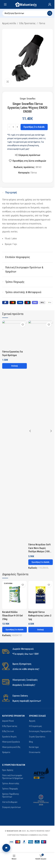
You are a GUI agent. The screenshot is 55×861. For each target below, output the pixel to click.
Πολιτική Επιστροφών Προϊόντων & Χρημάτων (12, 777)
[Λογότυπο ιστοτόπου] (27, 4)
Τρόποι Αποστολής (10, 783)
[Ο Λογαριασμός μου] (49, 4)
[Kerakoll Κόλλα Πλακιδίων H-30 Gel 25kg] (14, 595)
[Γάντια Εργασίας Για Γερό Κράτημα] (14, 334)
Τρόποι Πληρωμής (10, 788)
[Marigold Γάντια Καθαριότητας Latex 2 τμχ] (40, 595)
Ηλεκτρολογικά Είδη (11, 747)
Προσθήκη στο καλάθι (34, 127)
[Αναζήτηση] (49, 13)
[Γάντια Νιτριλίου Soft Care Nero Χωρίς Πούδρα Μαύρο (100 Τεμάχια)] (40, 431)
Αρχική (32, 721)
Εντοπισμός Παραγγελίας (40, 731)
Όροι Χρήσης (7, 770)
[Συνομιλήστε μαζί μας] (6, 848)
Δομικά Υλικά (8, 721)
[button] (40, 562)
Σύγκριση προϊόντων (11, 807)
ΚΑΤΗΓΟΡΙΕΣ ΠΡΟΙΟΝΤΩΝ (13, 716)
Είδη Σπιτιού (8, 731)
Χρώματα (6, 752)
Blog (31, 741)
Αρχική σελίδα (9, 23)
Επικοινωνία (34, 752)
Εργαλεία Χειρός (9, 736)
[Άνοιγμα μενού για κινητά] (5, 4)
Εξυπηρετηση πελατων (13, 765)
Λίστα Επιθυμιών (9, 802)
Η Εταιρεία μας (35, 726)
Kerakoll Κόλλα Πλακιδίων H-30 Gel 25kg (12, 615)
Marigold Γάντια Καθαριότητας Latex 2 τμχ (39, 615)
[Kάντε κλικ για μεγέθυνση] (7, 81)
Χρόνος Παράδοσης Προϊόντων (10, 795)
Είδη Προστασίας (27, 23)
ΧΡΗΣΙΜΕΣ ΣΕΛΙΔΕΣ (37, 716)
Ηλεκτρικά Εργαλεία (11, 741)
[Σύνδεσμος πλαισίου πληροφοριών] (27, 651)
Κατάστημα (34, 747)
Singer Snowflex (27, 98)
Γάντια (42, 23)
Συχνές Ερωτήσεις (37, 736)
